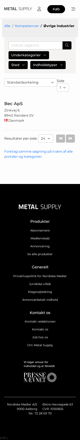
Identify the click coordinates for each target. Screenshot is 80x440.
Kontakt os (40, 329)
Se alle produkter (40, 254)
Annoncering (40, 246)
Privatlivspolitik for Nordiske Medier (40, 276)
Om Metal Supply (40, 345)
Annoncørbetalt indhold (40, 300)
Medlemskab (40, 238)
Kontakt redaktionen (40, 321)
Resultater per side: (21, 138)
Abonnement (40, 230)
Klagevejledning (40, 292)
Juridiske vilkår (40, 284)
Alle (7, 26)
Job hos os (40, 337)
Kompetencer (27, 26)
